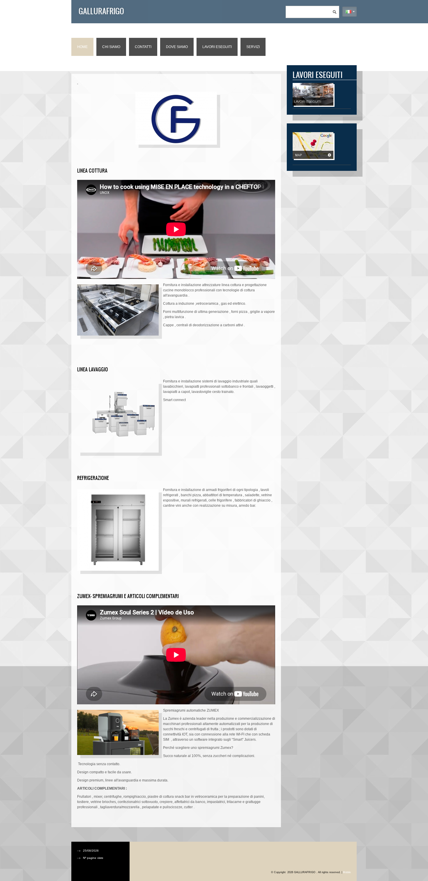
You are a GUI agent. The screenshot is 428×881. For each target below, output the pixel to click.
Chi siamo (111, 47)
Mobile (347, 872)
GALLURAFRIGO (101, 11)
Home (82, 47)
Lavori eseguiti (217, 47)
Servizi (253, 47)
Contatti (143, 47)
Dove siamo (177, 47)
